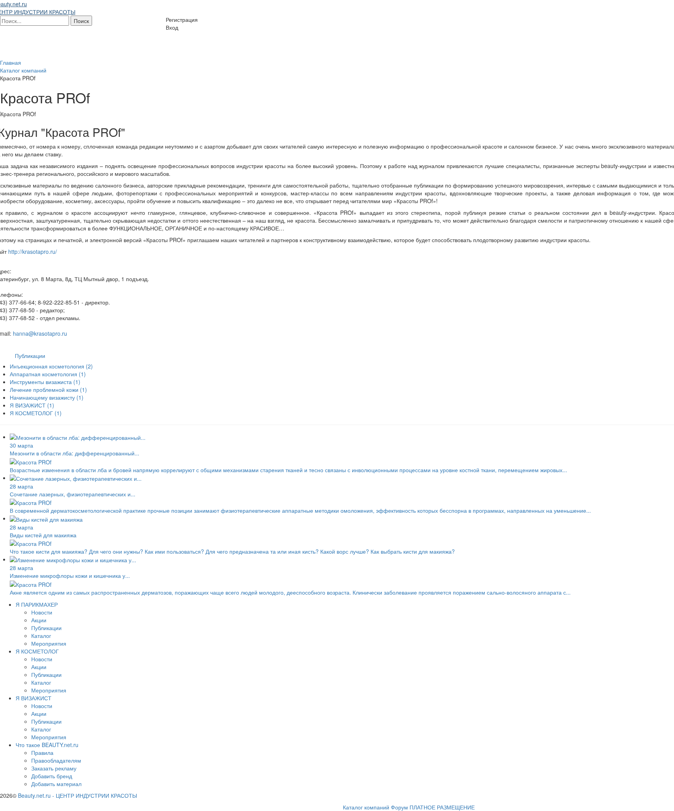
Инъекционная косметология (51, 366)
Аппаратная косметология (48, 374)
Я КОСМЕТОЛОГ (36, 413)
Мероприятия (48, 643)
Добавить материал (56, 784)
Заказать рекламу (53, 768)
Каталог (41, 635)
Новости (41, 612)
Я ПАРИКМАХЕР (37, 604)
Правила (42, 752)
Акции (38, 620)
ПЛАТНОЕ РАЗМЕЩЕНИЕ (442, 807)
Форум (399, 807)
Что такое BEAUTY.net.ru (47, 745)
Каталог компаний (366, 807)
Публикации (30, 355)
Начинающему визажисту (46, 397)
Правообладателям (56, 760)
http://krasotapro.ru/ (32, 251)
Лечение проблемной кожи (48, 389)
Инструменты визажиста (45, 382)
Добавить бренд (51, 776)
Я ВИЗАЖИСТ (32, 405)
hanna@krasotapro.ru (40, 333)
